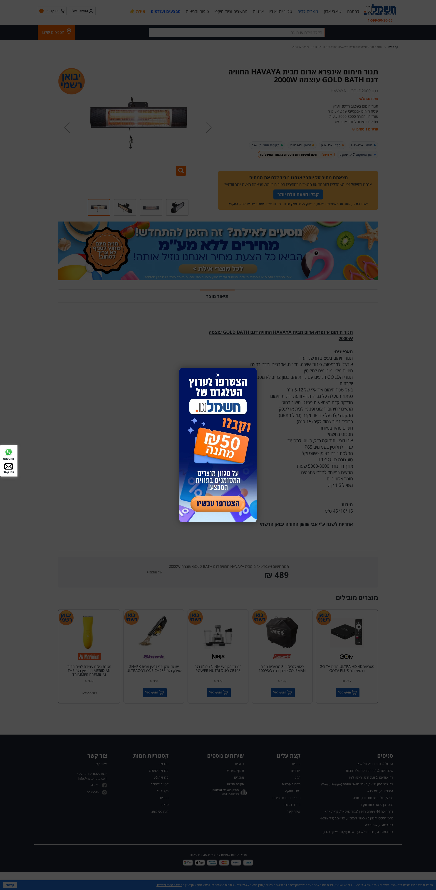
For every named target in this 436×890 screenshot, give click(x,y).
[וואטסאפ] (8, 452)
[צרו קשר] (8, 466)
